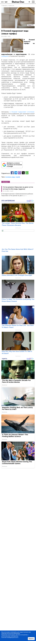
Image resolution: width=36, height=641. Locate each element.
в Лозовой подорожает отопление (22, 112)
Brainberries (18, 227)
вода (13, 177)
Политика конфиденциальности (9, 637)
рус (6, 2)
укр (2, 2)
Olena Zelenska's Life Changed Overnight (17, 275)
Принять (31, 638)
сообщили (4, 56)
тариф (18, 177)
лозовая (8, 177)
